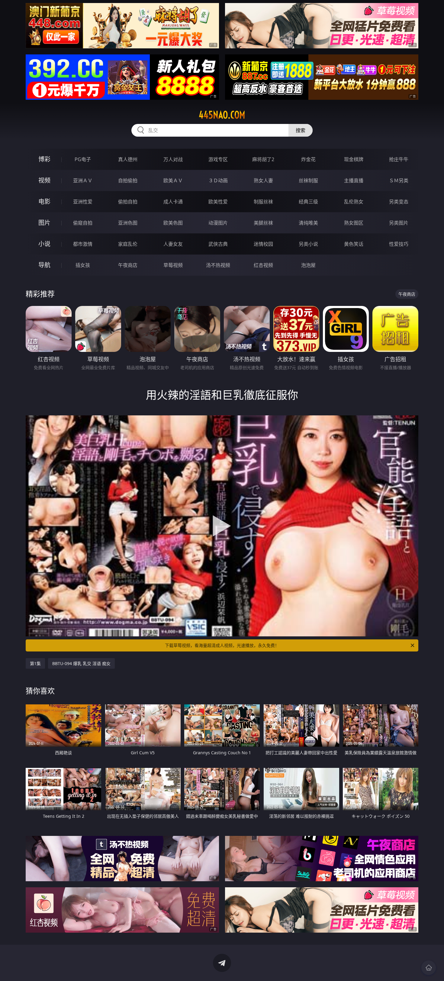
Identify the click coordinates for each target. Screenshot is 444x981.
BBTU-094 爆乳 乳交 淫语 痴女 (81, 663)
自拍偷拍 (127, 180)
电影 (44, 201)
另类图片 (398, 222)
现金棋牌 (353, 159)
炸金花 (308, 159)
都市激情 (82, 244)
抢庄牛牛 (398, 159)
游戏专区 (218, 159)
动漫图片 (218, 222)
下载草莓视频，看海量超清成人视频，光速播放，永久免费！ (222, 645)
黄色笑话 (353, 244)
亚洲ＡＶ (82, 180)
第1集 (35, 663)
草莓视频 (173, 265)
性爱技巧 (398, 244)
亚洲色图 (127, 222)
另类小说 (308, 244)
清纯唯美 (308, 222)
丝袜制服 (308, 180)
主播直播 (353, 180)
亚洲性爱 (82, 201)
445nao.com (222, 115)
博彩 (44, 159)
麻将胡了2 (263, 159)
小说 (44, 244)
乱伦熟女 (353, 201)
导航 (44, 265)
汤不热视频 (218, 265)
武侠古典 (218, 244)
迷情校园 (263, 244)
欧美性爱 (218, 201)
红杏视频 (263, 265)
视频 (44, 180)
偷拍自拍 (127, 201)
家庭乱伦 (127, 244)
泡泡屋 (308, 265)
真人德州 (127, 159)
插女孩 (83, 265)
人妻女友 (173, 244)
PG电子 (83, 159)
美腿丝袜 (263, 222)
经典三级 (308, 201)
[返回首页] (428, 967)
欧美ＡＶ (173, 180)
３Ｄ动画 (218, 180)
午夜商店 (127, 265)
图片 (44, 223)
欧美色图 (173, 222)
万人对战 (173, 159)
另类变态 (398, 201)
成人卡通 (173, 201)
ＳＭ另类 (398, 180)
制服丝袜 (263, 201)
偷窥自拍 (82, 222)
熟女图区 (353, 222)
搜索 (300, 130)
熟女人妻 (263, 180)
